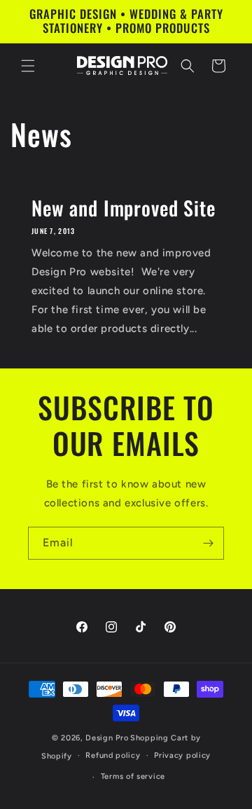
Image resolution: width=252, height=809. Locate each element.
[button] (28, 65)
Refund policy (112, 755)
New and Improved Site (123, 208)
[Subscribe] (207, 543)
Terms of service (133, 776)
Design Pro (106, 737)
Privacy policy (182, 755)
